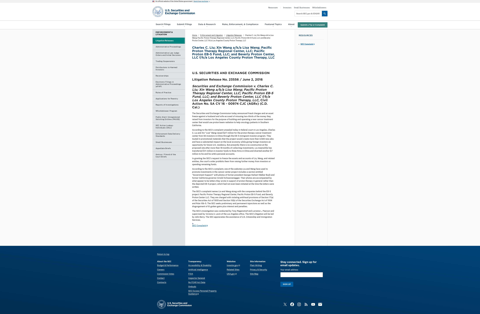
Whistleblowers (319, 8)
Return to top (163, 254)
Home (194, 35)
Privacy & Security (258, 269)
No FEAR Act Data (196, 282)
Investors (287, 8)
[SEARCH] (325, 13)
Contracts (161, 282)
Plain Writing (256, 265)
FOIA (190, 274)
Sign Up (287, 284)
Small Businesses (302, 8)
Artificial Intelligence (198, 269)
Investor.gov (232, 265)
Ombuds (192, 286)
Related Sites (233, 269)
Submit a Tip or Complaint (312, 25)
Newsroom (273, 8)
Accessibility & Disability (199, 265)
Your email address (289, 270)
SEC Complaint (199, 225)
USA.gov (231, 274)
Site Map (254, 274)
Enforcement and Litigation (211, 35)
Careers (160, 269)
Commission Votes (165, 274)
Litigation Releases (234, 35)
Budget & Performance (167, 265)
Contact (160, 278)
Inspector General (196, 278)
